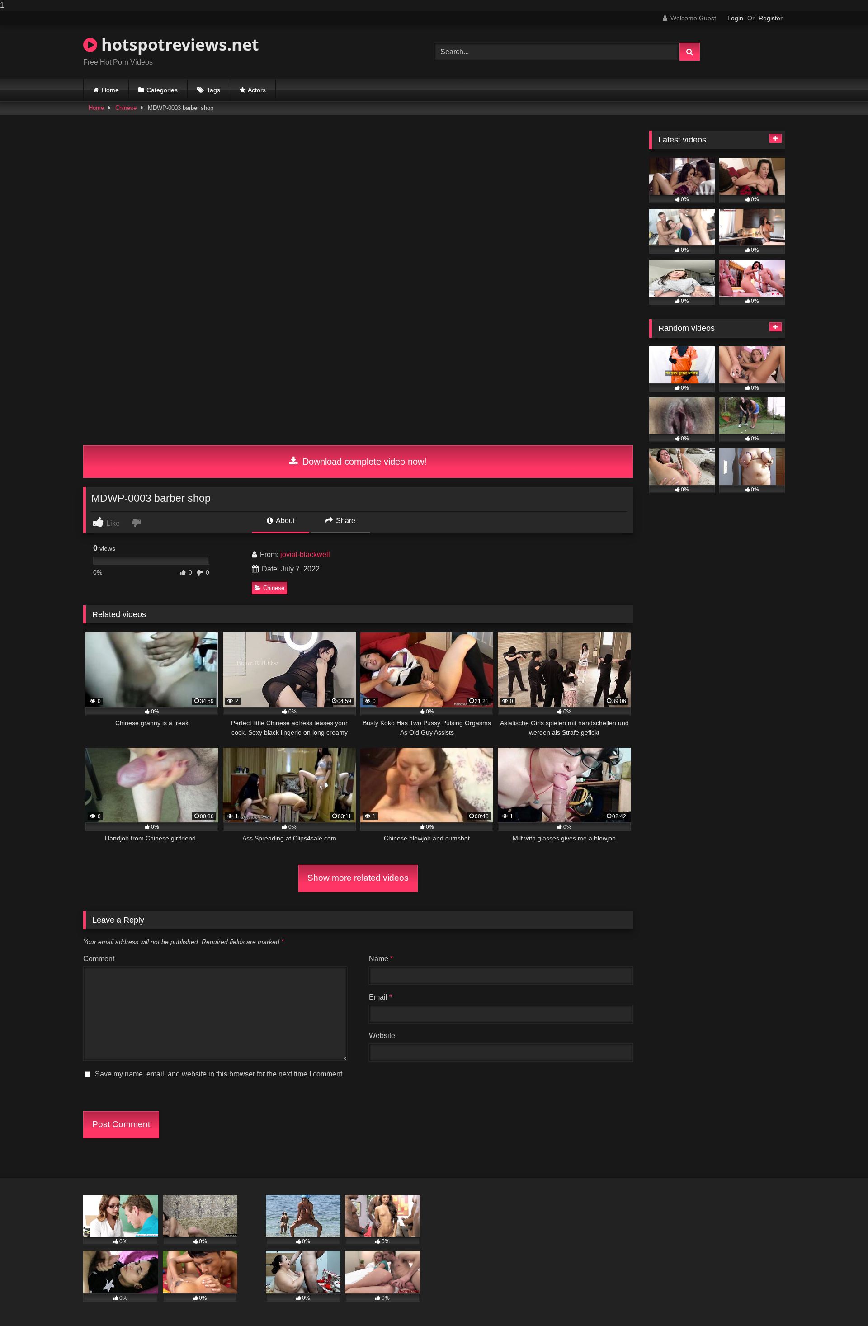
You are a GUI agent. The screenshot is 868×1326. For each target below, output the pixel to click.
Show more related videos (358, 877)
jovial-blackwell (305, 554)
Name (381, 959)
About (284, 520)
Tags (213, 90)
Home (110, 90)
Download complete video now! (363, 462)
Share (344, 520)
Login (735, 18)
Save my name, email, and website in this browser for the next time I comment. (219, 1074)
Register (771, 18)
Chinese (126, 107)
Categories (162, 90)
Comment (98, 959)
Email (380, 997)
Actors (257, 90)
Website (382, 1035)
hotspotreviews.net (178, 44)
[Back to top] (840, 1301)
